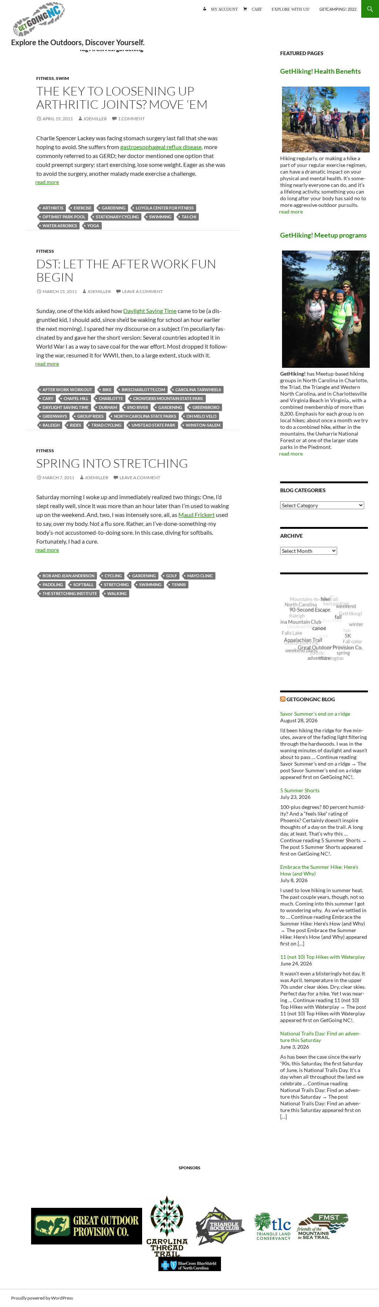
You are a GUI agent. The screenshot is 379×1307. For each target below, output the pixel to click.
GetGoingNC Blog (310, 699)
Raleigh (51, 425)
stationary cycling (117, 216)
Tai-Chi (189, 216)
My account (224, 9)
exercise (82, 207)
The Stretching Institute (70, 593)
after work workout (67, 389)
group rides (90, 416)
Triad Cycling (106, 425)
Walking (117, 593)
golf (171, 575)
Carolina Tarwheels (198, 389)
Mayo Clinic (200, 575)
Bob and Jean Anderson (68, 575)
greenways (55, 416)
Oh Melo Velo (202, 416)
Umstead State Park (153, 425)
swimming (160, 216)
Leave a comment (142, 291)
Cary (48, 398)
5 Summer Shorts (299, 790)
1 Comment (131, 118)
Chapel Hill (76, 398)
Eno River (137, 407)
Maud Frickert (196, 514)
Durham (108, 407)
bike (107, 389)
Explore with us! (291, 9)
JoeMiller (95, 118)
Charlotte (111, 398)
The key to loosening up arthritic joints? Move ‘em (122, 97)
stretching (116, 584)
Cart (257, 9)
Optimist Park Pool (64, 216)
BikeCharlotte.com (143, 389)
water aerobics (60, 225)
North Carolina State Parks (145, 416)
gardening (113, 207)
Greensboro (205, 407)
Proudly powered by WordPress (42, 1298)
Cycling (113, 575)
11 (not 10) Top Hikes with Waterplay (322, 957)
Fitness (45, 78)
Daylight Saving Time (150, 310)
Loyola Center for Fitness (165, 207)
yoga (93, 225)
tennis (179, 584)
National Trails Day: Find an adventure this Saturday (320, 1036)
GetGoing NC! (39, 22)
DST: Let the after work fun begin (126, 270)
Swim (62, 78)
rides (75, 425)
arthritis (53, 207)
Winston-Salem (203, 425)
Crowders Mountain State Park (168, 398)
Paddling (53, 584)
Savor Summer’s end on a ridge (315, 713)
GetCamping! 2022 (337, 9)
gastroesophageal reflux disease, (161, 146)
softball (83, 584)
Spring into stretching (112, 463)
